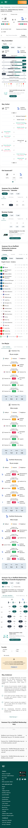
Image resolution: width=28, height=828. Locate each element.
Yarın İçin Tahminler (6, 822)
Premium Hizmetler (6, 801)
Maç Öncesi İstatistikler (11, 35)
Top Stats (5, 47)
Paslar (19, 47)
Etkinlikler (5, 649)
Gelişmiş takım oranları (7, 813)
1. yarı (10, 44)
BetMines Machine (6, 792)
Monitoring (4, 807)
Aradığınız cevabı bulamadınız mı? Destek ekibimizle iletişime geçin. (14, 728)
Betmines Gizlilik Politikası (8, 775)
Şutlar (12, 47)
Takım (17, 649)
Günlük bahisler (5, 797)
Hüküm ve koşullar (6, 773)
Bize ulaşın (4, 777)
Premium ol (14, 667)
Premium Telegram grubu (8, 815)
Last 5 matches (6, 346)
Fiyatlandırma (5, 799)
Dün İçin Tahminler (6, 824)
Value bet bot (5, 809)
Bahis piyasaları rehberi (7, 781)
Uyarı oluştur (13, 96)
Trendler (23, 35)
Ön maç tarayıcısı (6, 805)
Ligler (3, 788)
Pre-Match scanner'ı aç (15, 238)
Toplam (5, 44)
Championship (7, 7)
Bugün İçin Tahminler (7, 820)
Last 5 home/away (18, 346)
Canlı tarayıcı (5, 803)
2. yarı (17, 193)
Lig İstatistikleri (5, 794)
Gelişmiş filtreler (5, 790)
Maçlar (2, 7)
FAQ (3, 779)
